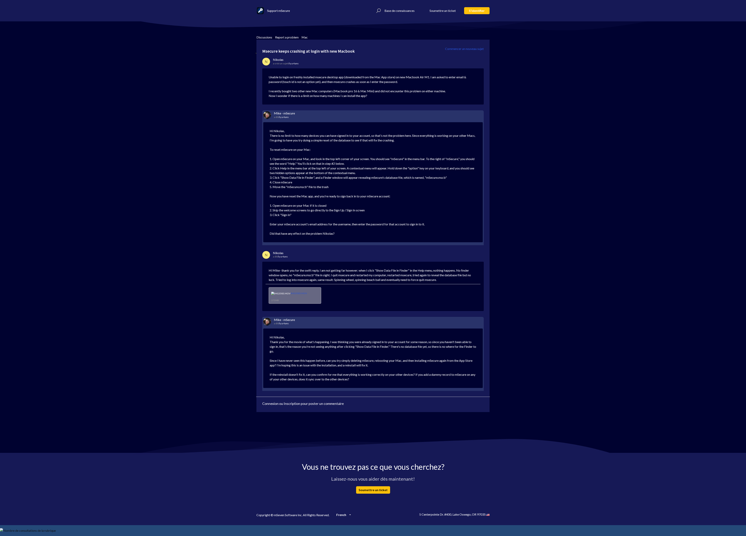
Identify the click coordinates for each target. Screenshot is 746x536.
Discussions (264, 37)
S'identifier (477, 10)
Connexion (270, 403)
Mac (305, 37)
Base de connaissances (399, 10)
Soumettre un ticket (443, 10)
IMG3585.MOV (299, 293)
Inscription (292, 403)
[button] (378, 10)
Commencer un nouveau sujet (464, 49)
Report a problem (287, 37)
